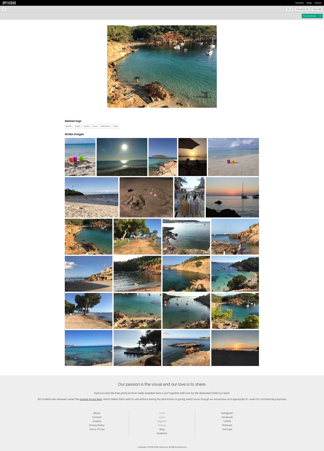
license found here (91, 399)
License (299, 2)
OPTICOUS (9, 3)
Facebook (227, 417)
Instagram (227, 413)
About (318, 2)
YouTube (227, 429)
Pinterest (227, 425)
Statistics (162, 433)
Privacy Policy (96, 425)
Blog (309, 2)
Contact (97, 417)
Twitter (227, 421)
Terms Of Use (97, 429)
